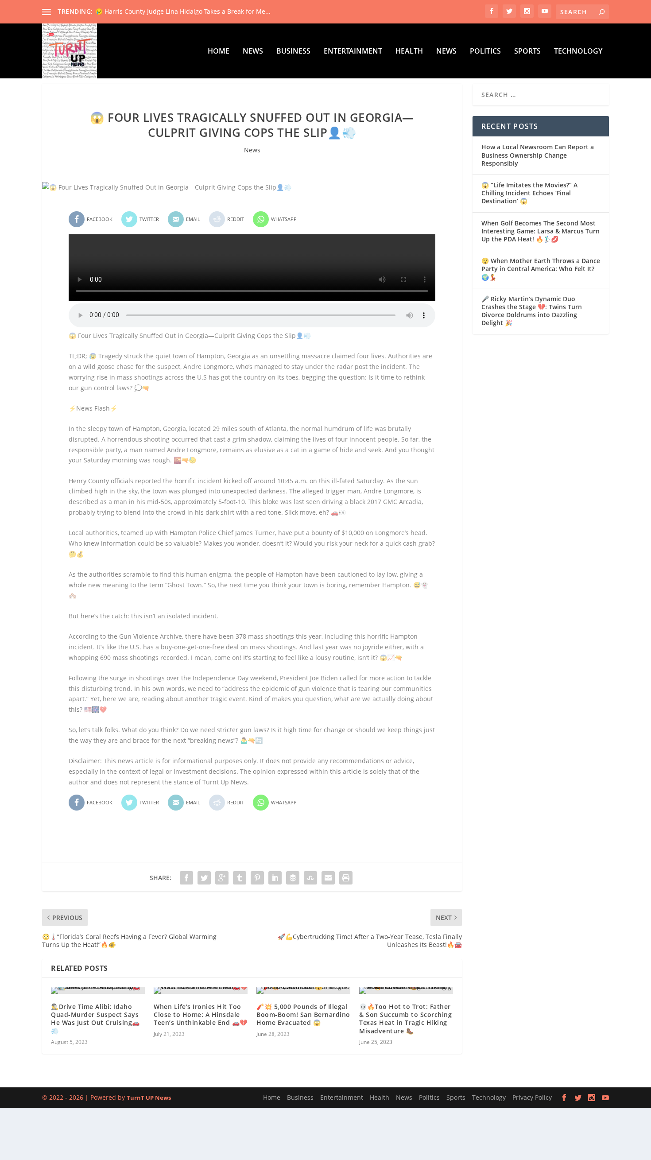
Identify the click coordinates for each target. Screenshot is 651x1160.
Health (409, 51)
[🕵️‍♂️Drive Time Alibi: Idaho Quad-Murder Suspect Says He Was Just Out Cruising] (98, 990)
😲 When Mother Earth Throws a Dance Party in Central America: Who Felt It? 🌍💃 (540, 268)
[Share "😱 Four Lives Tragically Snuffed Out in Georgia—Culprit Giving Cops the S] (186, 878)
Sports (527, 51)
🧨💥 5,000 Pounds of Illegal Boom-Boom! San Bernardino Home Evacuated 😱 (303, 1014)
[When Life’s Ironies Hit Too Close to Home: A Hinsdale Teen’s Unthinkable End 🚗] (201, 990)
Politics (485, 51)
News (253, 51)
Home (218, 51)
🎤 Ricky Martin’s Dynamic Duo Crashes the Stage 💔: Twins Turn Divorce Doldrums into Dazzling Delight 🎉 (531, 311)
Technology (578, 51)
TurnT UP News (149, 1098)
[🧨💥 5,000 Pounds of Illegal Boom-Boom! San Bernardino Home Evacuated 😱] (303, 990)
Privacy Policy (532, 1097)
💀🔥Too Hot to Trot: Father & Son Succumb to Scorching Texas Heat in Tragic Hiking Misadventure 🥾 (405, 1018)
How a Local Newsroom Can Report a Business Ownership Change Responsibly (537, 155)
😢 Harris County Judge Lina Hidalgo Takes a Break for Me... (183, 11)
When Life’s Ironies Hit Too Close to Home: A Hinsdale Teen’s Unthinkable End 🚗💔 (201, 1014)
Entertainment (353, 51)
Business (293, 51)
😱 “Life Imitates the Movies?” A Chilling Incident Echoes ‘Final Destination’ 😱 (529, 193)
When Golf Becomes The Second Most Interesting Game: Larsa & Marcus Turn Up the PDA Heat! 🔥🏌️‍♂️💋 (540, 231)
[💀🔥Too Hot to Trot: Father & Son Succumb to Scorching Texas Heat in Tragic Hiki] (406, 990)
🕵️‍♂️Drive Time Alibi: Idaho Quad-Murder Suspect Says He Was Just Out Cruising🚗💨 (95, 1018)
